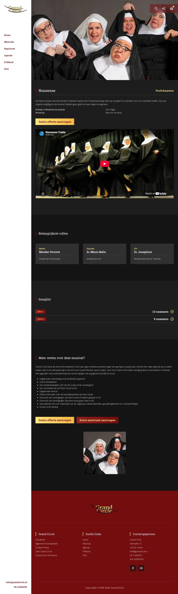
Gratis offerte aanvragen (55, 121)
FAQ (6, 69)
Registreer (9, 48)
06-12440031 (20, 587)
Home (7, 35)
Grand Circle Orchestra (46, 555)
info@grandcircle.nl (16, 582)
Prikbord (8, 62)
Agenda (8, 55)
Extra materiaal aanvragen (97, 420)
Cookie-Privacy (42, 547)
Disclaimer (40, 539)
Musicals (9, 41)
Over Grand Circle (43, 551)
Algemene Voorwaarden (46, 543)
